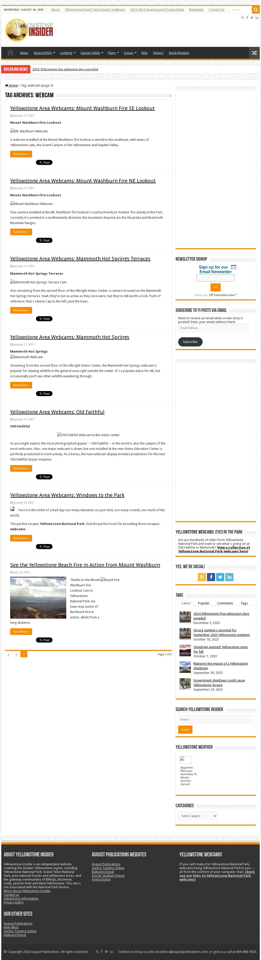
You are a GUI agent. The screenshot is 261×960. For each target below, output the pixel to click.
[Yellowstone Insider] (29, 29)
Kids (144, 53)
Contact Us (216, 9)
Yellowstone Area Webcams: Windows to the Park (67, 495)
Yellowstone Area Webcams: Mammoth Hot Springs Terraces (80, 259)
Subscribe (190, 342)
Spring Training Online (20, 931)
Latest (186, 603)
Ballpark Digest (15, 935)
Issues (128, 53)
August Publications (18, 923)
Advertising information (21, 898)
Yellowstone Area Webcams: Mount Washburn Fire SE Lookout (82, 108)
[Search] (256, 9)
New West (11, 927)
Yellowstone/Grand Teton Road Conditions (95, 9)
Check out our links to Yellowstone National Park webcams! (217, 875)
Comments (225, 603)
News (24, 53)
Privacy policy (13, 902)
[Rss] (243, 18)
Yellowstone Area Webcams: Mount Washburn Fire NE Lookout (83, 181)
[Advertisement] (147, 30)
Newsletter (196, 9)
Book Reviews (179, 53)
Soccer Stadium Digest (108, 876)
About (55, 9)
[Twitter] (252, 18)
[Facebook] (247, 18)
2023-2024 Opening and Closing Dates (157, 9)
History (158, 53)
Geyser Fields (90, 53)
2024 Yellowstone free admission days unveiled (65, 69)
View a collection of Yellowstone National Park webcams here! (214, 549)
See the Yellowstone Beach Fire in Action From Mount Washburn (85, 565)
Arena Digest (101, 879)
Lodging (66, 53)
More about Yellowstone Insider (27, 891)
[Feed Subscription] (170, 96)
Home (10, 52)
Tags (244, 603)
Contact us (11, 895)
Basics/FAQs (43, 53)
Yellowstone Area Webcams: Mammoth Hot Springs (69, 337)
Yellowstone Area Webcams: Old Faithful (57, 412)
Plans (112, 53)
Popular (204, 603)
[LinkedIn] (257, 18)
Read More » (21, 154)
